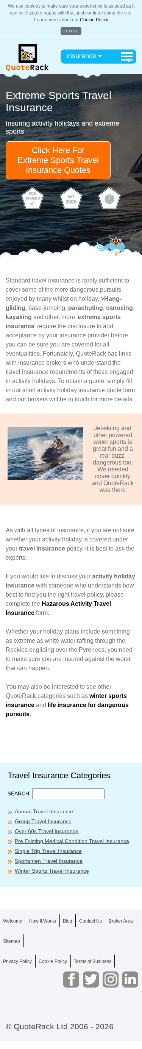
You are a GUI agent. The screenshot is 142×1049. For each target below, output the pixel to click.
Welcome (12, 921)
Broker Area (121, 921)
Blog (67, 921)
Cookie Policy (94, 19)
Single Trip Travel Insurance (48, 851)
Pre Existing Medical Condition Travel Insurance (72, 841)
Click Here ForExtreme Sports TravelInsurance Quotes (58, 160)
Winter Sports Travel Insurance (52, 871)
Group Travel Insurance (43, 821)
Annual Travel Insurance (44, 811)
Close (71, 31)
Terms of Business (92, 961)
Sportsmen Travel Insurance (49, 861)
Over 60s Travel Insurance (46, 831)
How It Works (42, 921)
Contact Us (90, 921)
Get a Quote (71, 1033)
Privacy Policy (17, 961)
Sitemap (11, 941)
